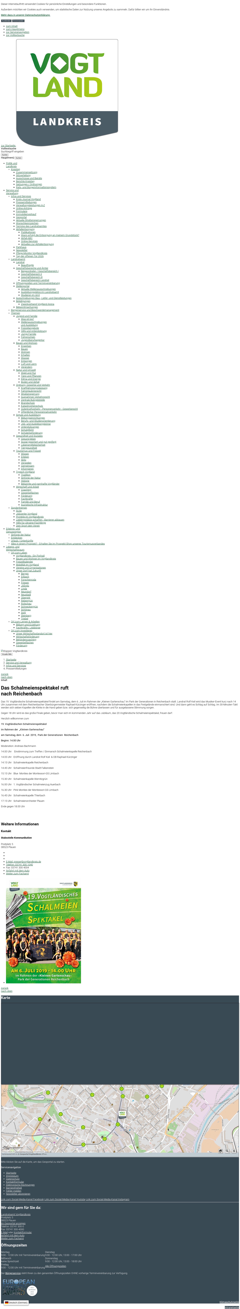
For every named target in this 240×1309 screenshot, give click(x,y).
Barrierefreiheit (14, 1187)
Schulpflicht (27, 429)
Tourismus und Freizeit (28, 450)
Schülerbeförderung (31, 432)
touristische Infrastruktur (34, 504)
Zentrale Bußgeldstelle (33, 399)
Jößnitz (25, 585)
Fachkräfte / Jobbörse (28, 627)
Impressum (12, 1175)
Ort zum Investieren (21, 630)
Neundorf (26, 591)
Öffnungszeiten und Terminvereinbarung (38, 283)
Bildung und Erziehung (28, 624)
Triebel (24, 618)
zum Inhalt (12, 26)
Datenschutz (13, 1178)
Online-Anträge (24, 208)
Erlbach (25, 576)
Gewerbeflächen (30, 492)
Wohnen (25, 351)
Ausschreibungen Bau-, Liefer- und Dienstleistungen (44, 298)
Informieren (27, 468)
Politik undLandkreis (11, 165)
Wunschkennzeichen (27, 223)
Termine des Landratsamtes (31, 226)
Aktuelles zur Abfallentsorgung (37, 244)
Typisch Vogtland (25, 471)
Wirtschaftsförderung (27, 636)
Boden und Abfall (30, 381)
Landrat (20, 262)
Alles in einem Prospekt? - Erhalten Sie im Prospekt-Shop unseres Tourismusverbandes (58, 543)
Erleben (25, 456)
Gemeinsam (27, 465)
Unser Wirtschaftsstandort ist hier (34, 633)
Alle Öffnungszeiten (55, 1266)
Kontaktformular (15, 1181)
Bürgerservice (13, 1273)
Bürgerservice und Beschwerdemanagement (35, 310)
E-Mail (4, 1232)
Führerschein (28, 336)
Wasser (25, 357)
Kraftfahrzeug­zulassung (34, 387)
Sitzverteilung (23, 175)
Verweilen (26, 462)
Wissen (25, 453)
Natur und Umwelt (26, 369)
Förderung (26, 495)
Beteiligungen (23, 301)
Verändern (26, 366)
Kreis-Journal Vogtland (28, 199)
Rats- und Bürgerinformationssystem (36, 187)
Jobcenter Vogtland (26, 513)
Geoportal (21, 217)
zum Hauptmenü (15, 29)
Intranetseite (232, 1307)
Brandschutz (28, 402)
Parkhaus (21, 247)
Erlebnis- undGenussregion (13, 530)
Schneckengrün (29, 606)
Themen (15, 313)
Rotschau (26, 603)
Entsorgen (26, 360)
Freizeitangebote (30, 328)
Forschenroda (28, 579)
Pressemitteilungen (26, 202)
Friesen (25, 582)
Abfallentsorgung (25, 229)
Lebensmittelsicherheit (33, 444)
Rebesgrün (27, 600)
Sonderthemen (19, 507)
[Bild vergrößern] (43, 982)
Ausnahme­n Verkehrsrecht (35, 396)
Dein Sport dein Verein (28, 525)
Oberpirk (25, 597)
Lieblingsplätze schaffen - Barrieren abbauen (40, 519)
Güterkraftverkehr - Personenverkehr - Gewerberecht (49, 408)
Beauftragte (27, 265)
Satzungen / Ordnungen (29, 184)
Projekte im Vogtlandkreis (30, 516)
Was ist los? (27, 319)
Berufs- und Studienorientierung (38, 420)
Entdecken (16, 537)
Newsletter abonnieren (18, 1193)
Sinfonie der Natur (31, 477)
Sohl (23, 612)
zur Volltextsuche (15, 35)
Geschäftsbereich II (31, 274)
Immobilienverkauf (26, 214)
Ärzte (19, 510)
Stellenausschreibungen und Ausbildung (34, 324)
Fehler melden (13, 1190)
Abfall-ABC (26, 238)
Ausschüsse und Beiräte (29, 178)
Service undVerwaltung (12, 192)
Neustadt (26, 594)
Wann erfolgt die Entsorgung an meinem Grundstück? (50, 235)
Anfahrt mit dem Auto (17, 870)
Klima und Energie (31, 378)
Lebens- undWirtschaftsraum (15, 548)
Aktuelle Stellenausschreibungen (38, 289)
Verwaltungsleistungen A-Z (30, 205)
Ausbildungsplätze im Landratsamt (40, 292)
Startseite (11, 659)
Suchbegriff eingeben (12, 151)
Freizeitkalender (24, 561)
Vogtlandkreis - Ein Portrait (30, 555)
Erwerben (26, 345)
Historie (25, 480)
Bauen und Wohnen (26, 342)
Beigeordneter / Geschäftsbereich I (39, 271)
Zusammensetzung (26, 172)
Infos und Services (21, 196)
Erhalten (25, 354)
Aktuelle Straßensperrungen (31, 220)
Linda (24, 588)
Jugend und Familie (26, 316)
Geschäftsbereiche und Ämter (32, 268)
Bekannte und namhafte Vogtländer (40, 483)
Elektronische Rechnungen (20, 1184)
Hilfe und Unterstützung (34, 330)
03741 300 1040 (19, 864)
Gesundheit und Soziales (29, 435)
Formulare (21, 211)
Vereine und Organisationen (31, 567)
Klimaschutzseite (229, 1302)
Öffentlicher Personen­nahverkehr (39, 411)
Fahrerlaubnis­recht (31, 390)
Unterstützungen (30, 426)
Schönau (26, 609)
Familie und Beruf (30, 501)
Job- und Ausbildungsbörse (36, 423)
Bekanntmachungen (27, 307)
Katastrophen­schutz (32, 405)
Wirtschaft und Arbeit (27, 486)
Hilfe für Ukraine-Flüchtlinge (31, 522)
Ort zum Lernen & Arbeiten (25, 621)
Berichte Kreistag (25, 181)
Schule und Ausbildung (28, 414)
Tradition (25, 474)
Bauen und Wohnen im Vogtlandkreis (36, 558)
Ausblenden (6, 21)
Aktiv (23, 459)
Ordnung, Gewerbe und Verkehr (33, 384)
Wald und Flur (28, 372)
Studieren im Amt (30, 295)
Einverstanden (18, 21)
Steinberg (26, 615)
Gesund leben (28, 438)
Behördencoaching (26, 639)
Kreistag (15, 169)
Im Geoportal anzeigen (13, 1223)
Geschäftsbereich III (31, 277)
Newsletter (22, 250)
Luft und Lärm (29, 363)
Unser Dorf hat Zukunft (28, 570)
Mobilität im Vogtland (27, 564)
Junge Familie (28, 333)
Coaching (26, 489)
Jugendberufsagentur (32, 339)
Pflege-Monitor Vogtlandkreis (31, 253)
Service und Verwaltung (19, 662)
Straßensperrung (30, 393)
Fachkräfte (27, 498)
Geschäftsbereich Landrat (35, 280)
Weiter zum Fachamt (17, 873)
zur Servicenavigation (17, 32)
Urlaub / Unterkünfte (22, 540)
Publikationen (28, 232)
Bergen (25, 573)
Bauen (24, 348)
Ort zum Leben (19, 552)
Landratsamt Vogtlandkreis (15, 1214)
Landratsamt (18, 259)
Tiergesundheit (29, 447)
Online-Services (29, 241)
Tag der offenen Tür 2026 (30, 256)
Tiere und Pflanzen (31, 375)
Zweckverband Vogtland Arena (37, 304)
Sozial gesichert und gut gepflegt (38, 441)
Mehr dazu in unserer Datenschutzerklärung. (25, 14)
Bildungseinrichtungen (33, 417)
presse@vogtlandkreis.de (23, 861)
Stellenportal (22, 286)
